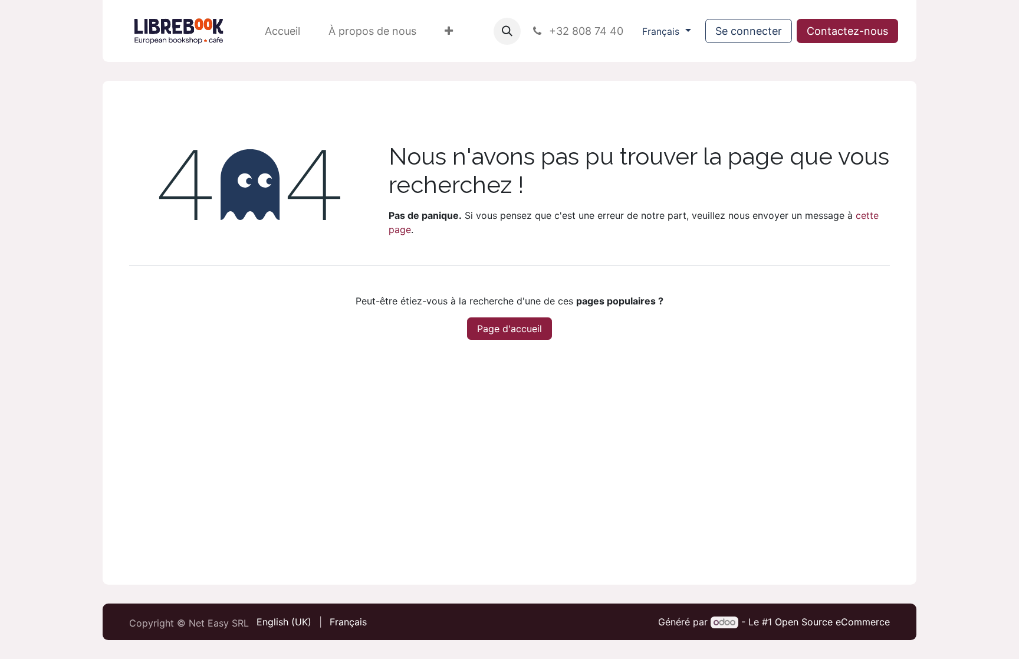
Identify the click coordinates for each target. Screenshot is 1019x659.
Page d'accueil (509, 329)
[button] (507, 31)
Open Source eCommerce (832, 622)
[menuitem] (282, 31)
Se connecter (748, 31)
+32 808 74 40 (584, 31)
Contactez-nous (847, 31)
